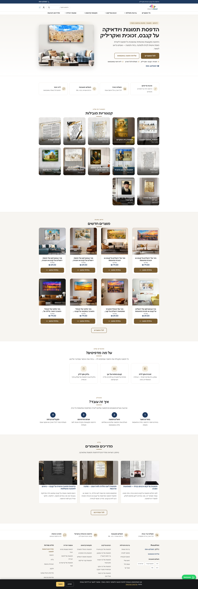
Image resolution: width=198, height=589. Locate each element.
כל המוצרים (146, 13)
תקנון (52, 568)
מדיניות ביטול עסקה (47, 573)
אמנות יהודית (71, 13)
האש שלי (127, 560)
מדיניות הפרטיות (131, 584)
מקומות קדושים (91, 13)
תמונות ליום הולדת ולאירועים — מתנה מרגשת (100, 487)
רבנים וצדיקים (111, 13)
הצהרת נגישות (49, 564)
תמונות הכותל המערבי (84, 549)
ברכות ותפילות (131, 13)
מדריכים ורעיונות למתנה (48, 550)
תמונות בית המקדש (85, 553)
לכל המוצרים (150, 56)
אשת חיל (127, 564)
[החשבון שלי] (44, 7)
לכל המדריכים (99, 512)
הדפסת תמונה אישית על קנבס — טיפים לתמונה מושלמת (58, 487)
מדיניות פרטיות (49, 577)
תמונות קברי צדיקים (85, 560)
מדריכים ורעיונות (54, 13)
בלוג (52, 559)
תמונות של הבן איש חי (103, 549)
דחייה (70, 584)
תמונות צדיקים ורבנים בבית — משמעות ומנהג (140, 487)
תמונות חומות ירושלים (84, 557)
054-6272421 (43, 2)
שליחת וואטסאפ (153, 554)
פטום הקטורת (125, 557)
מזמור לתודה (125, 553)
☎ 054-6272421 (152, 66)
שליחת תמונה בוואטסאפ (126, 56)
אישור (60, 584)
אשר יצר (127, 568)
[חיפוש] (49, 7)
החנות (51, 555)
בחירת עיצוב (147, 270)
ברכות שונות (125, 549)
